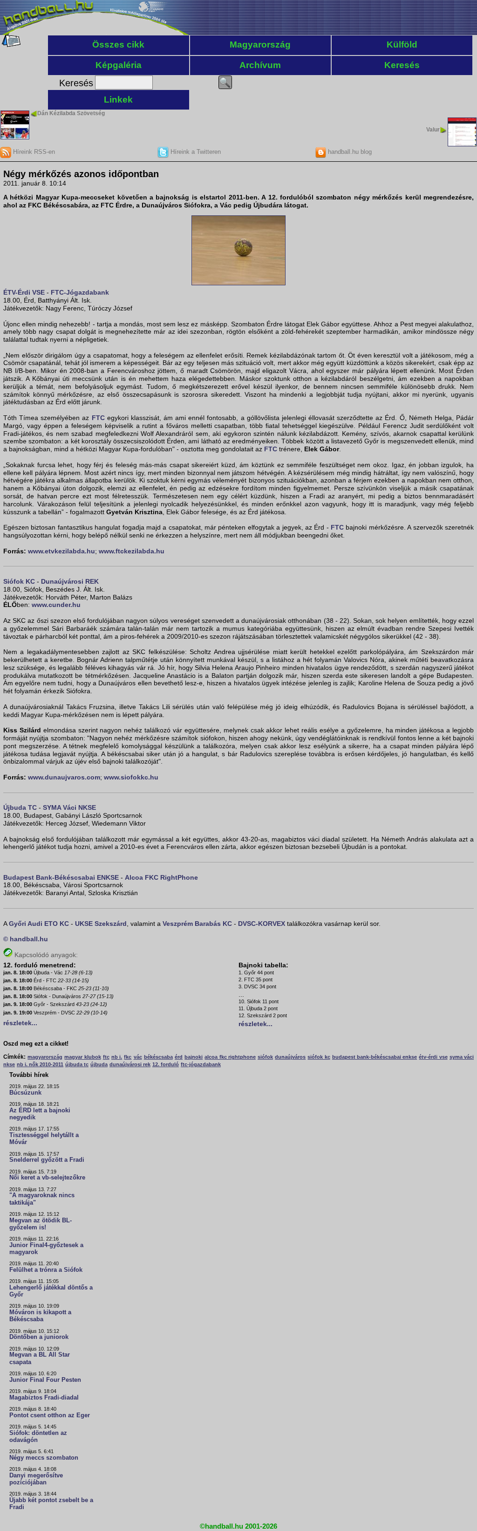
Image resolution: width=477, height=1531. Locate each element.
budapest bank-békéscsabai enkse (374, 1057)
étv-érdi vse (433, 1057)
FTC (98, 417)
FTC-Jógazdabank (80, 292)
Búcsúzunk (25, 1093)
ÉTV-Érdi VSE (24, 292)
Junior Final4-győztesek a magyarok (46, 1248)
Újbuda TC (20, 807)
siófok (265, 1057)
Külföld (402, 44)
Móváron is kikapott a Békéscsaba (40, 1316)
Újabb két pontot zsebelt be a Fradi (51, 1503)
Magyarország (260, 44)
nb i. (116, 1057)
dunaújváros (290, 1057)
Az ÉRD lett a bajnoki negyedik (39, 1114)
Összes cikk (118, 44)
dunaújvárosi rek (129, 1064)
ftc (106, 1057)
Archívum (260, 65)
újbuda (99, 1064)
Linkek (118, 99)
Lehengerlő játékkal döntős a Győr (51, 1291)
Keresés (402, 65)
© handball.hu (25, 939)
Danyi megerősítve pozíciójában (36, 1479)
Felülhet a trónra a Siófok (45, 1270)
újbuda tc (77, 1064)
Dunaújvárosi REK (70, 581)
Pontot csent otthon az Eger (49, 1415)
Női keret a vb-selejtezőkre (47, 1177)
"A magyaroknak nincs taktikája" (42, 1199)
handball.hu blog (349, 151)
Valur (433, 129)
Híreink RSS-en (33, 151)
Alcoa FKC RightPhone (161, 877)
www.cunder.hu (56, 604)
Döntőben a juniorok (38, 1337)
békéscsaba (158, 1057)
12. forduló (165, 1064)
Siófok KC (19, 581)
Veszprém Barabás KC (197, 923)
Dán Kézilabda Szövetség (71, 113)
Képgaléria (118, 65)
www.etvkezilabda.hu (61, 551)
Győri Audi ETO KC (39, 923)
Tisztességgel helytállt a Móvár (44, 1138)
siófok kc (318, 1057)
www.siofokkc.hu (131, 777)
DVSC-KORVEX (261, 923)
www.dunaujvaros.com (64, 777)
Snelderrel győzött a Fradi (46, 1160)
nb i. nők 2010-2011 (40, 1064)
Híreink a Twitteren (195, 151)
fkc (127, 1057)
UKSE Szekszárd (101, 923)
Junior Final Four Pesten (45, 1380)
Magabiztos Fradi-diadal (44, 1397)
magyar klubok (82, 1057)
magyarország (44, 1057)
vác (138, 1057)
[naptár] (10, 44)
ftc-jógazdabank (201, 1064)
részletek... (20, 1023)
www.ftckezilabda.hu (131, 551)
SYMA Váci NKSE (69, 807)
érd (179, 1057)
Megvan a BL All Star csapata (39, 1358)
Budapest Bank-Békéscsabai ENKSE (61, 877)
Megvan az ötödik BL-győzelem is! (40, 1224)
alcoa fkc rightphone (229, 1057)
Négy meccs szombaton (43, 1458)
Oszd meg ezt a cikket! (35, 1044)
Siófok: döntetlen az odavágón (38, 1436)
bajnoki (193, 1057)
